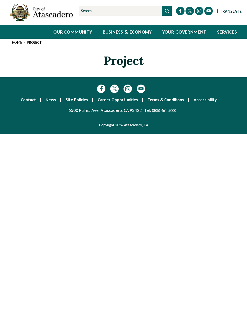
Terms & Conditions (166, 99)
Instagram (128, 89)
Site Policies (77, 99)
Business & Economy (127, 32)
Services (227, 32)
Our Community (72, 32)
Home (17, 42)
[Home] (42, 13)
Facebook (101, 89)
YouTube (141, 89)
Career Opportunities (118, 99)
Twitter (114, 89)
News (51, 99)
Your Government (184, 32)
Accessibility (205, 99)
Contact (28, 99)
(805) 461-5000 (164, 110)
